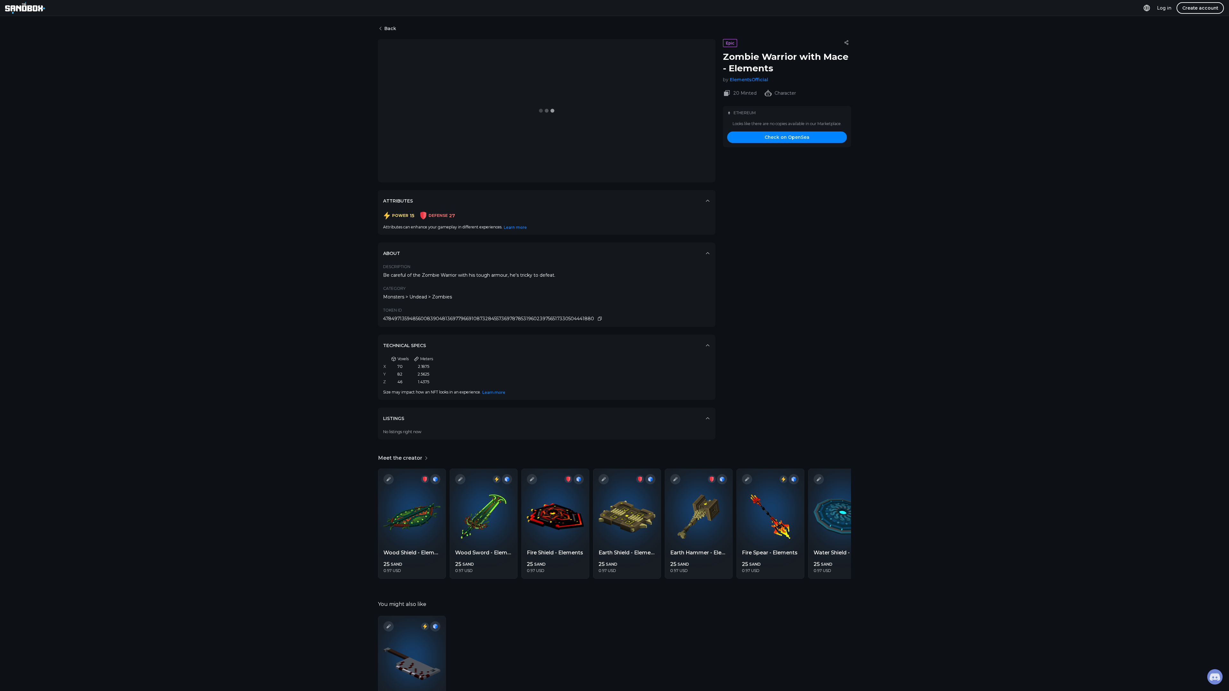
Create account (1200, 8)
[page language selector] (1146, 8)
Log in (1164, 8)
